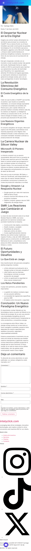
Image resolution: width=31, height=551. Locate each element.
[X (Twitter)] (17, 537)
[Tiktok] (17, 509)
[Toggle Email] (6, 544)
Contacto (6, 441)
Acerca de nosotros (9, 435)
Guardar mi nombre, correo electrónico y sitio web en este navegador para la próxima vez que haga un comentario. (15, 409)
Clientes (5, 439)
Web (2, 399)
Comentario (5, 365)
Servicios (6, 437)
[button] (3, 2)
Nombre (4, 386)
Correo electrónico (7, 393)
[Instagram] (17, 477)
